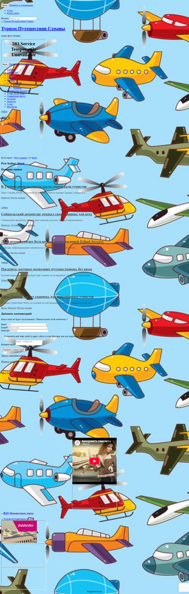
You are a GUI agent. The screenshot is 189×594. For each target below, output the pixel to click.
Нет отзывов (20, 158)
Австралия (12, 72)
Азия (9, 75)
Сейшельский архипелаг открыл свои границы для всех (46, 214)
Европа (10, 80)
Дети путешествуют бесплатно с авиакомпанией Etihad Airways (52, 241)
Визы (4, 308)
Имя (4, 324)
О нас (10, 10)
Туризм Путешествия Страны (33, 28)
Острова (11, 99)
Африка (11, 77)
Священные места (16, 96)
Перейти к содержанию (21, 5)
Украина (17, 88)
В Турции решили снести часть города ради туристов (44, 186)
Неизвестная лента (22, 513)
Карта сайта (13, 13)
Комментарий (8, 344)
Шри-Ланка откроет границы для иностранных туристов (47, 297)
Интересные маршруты (19, 91)
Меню (5, 5)
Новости (11, 101)
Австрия (17, 83)
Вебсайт (5, 330)
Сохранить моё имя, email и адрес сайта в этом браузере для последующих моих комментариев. (52, 336)
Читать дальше (17, 197)
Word (34, 158)
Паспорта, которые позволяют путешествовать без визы (46, 269)
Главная (11, 69)
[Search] (38, 19)
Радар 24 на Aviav (16, 93)
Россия (16, 85)
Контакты (12, 106)
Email (4, 327)
